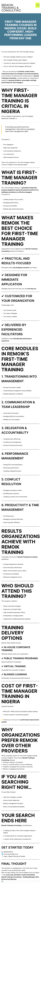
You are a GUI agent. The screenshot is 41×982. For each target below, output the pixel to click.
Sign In (16, 978)
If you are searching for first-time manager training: (17, 52)
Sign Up (11, 978)
